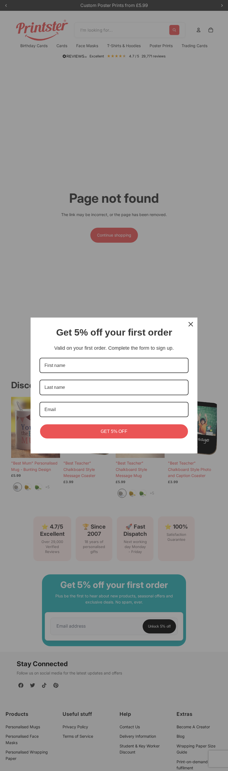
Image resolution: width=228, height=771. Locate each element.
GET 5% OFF (114, 431)
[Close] (190, 324)
